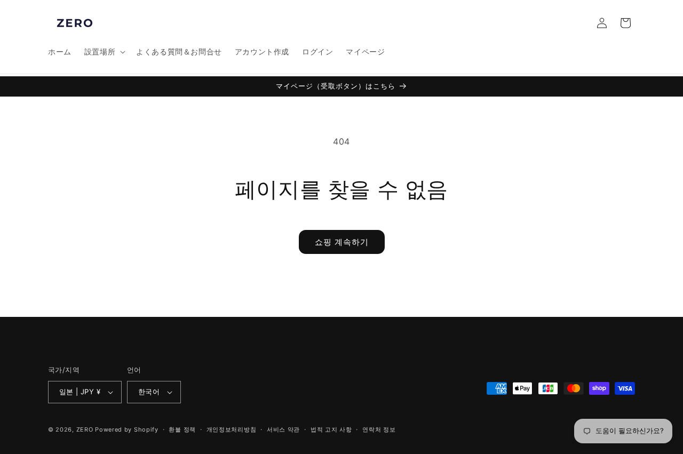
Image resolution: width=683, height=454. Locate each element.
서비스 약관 (283, 429)
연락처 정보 (378, 429)
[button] (104, 52)
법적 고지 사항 (331, 429)
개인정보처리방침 (232, 429)
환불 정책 (182, 429)
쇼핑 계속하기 (342, 242)
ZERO (84, 429)
